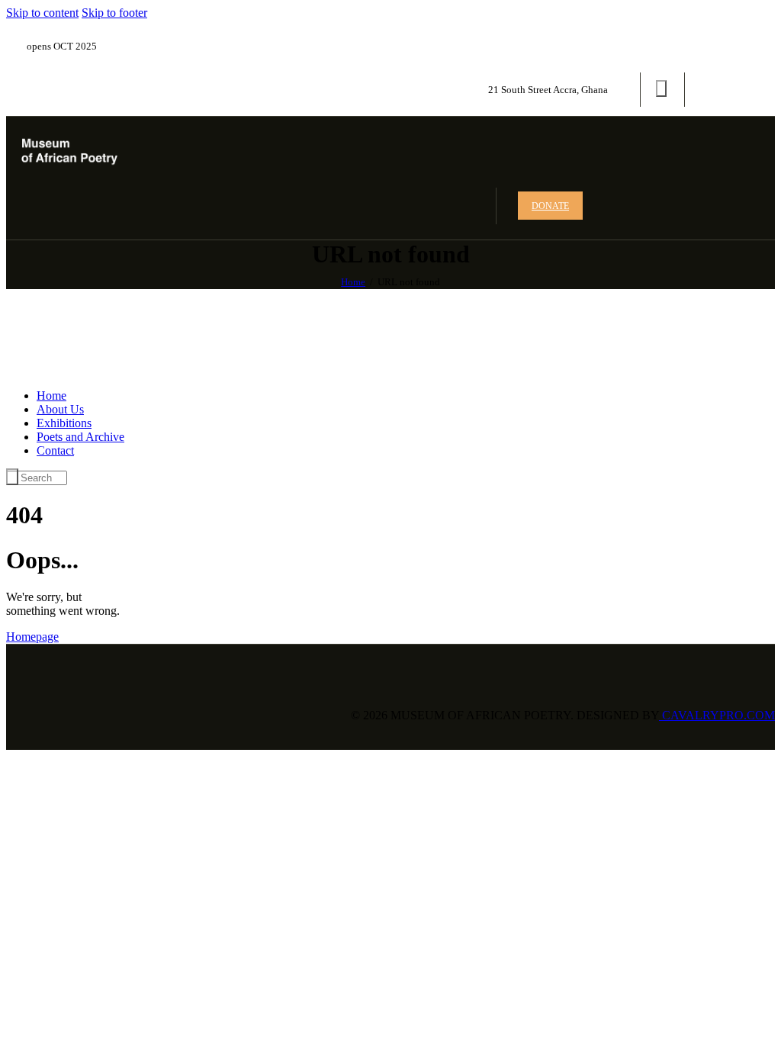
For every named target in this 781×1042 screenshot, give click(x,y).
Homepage (32, 636)
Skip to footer (114, 12)
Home (353, 282)
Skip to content (42, 12)
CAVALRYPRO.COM (717, 715)
